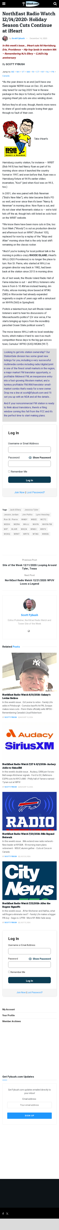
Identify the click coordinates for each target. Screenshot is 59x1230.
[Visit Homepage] (29, 4)
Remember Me (18, 472)
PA (52, 71)
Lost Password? (36, 492)
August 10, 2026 (26, 717)
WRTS (26, 534)
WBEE (34, 519)
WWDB (45, 534)
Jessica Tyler (31, 509)
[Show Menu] (3, 4)
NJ (48, 71)
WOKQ (7, 534)
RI (33, 71)
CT (37, 71)
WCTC (43, 519)
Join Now (19, 492)
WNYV (43, 529)
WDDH (7, 524)
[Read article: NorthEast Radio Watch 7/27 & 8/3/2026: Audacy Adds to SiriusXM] (29, 741)
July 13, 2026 (25, 923)
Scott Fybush (18, 38)
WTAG (36, 534)
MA (28, 71)
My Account (8, 1009)
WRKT (17, 534)
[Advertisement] (29, 545)
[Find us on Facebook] (3, 1214)
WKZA (24, 529)
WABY (24, 519)
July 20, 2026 (25, 856)
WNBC (34, 529)
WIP (6, 529)
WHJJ (26, 524)
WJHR (14, 529)
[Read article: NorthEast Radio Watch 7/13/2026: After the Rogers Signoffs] (29, 880)
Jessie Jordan (11, 514)
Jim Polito (27, 514)
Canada (5, 75)
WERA (17, 524)
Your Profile (8, 1015)
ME (12, 71)
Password (14, 458)
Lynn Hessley (43, 514)
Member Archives (11, 1021)
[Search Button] (55, 4)
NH (18, 71)
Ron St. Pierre (11, 519)
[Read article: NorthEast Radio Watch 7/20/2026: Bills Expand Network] (29, 811)
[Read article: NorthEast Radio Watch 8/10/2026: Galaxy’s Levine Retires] (29, 672)
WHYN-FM (47, 524)
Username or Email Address (23, 443)
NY (42, 71)
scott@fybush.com (33, 393)
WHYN (36, 524)
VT (23, 71)
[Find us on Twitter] (7, 1214)
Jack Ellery (15, 509)
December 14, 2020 (38, 38)
